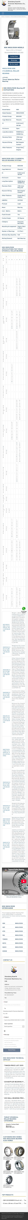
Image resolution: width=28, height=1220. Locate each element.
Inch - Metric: (6, 211)
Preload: (4, 204)
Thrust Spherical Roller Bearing (18, 16)
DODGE (4, 951)
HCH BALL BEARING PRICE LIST (15, 1098)
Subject (6, 1017)
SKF (3, 927)
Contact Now (14, 56)
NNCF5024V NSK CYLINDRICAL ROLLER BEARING (6, 753)
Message (6, 1035)
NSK (3, 923)
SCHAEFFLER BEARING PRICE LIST (15, 1082)
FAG (3, 935)
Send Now (11, 1050)
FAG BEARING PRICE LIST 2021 (14, 52)
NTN (3, 931)
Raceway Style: (7, 137)
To (5, 1008)
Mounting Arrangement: (9, 226)
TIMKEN (4, 939)
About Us (4, 1213)
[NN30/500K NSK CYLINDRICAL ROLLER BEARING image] (14, 31)
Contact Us (10, 1213)
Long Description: (7, 132)
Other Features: (7, 147)
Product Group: (7, 116)
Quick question (8, 1023)
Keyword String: (7, 142)
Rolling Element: (7, 238)
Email (6, 1002)
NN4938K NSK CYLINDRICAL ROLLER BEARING (6, 673)
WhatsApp (14, 60)
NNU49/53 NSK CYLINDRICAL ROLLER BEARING (6, 719)
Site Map (16, 1213)
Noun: (4, 207)
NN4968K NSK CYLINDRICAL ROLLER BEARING (6, 696)
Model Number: (7, 113)
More (13, 1132)
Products (7, 16)
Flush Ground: (6, 214)
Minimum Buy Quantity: (9, 235)
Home (2, 16)
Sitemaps (21, 1213)
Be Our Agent (14, 64)
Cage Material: (6, 120)
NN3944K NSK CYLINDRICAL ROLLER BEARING (6, 785)
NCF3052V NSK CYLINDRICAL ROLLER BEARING (6, 628)
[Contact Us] (24, 610)
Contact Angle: (6, 218)
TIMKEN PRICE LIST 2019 (13, 1066)
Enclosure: (5, 128)
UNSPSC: (4, 200)
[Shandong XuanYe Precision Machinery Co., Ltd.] (4, 3)
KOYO (4, 943)
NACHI (4, 947)
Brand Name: (6, 109)
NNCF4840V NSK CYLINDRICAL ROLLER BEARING (6, 822)
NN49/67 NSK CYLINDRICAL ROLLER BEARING (6, 846)
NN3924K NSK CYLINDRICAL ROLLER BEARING (6, 650)
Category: (5, 222)
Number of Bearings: (8, 231)
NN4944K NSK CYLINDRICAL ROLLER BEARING (6, 809)
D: (3, 123)
